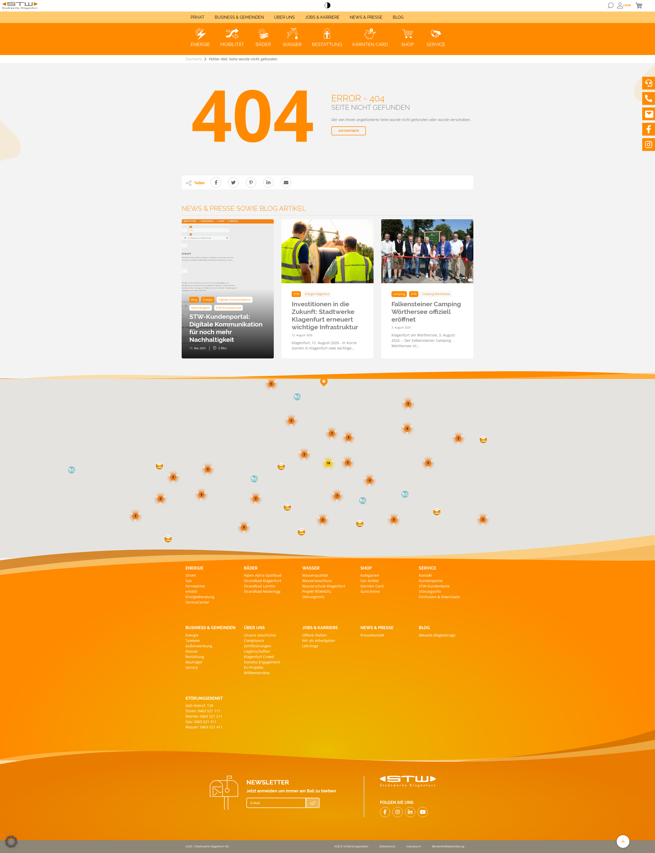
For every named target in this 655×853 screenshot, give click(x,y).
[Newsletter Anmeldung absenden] (313, 803)
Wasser (191, 651)
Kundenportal (431, 580)
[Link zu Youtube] (423, 812)
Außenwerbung (198, 645)
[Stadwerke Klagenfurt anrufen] (648, 98)
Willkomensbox (257, 672)
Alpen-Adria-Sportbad (262, 575)
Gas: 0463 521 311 (200, 721)
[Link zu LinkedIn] (410, 812)
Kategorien (370, 575)
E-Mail (255, 803)
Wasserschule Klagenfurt (323, 586)
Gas (188, 580)
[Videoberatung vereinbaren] (648, 83)
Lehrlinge (310, 645)
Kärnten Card (372, 586)
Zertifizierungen (257, 645)
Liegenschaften (257, 651)
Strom (190, 575)
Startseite (193, 59)
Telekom (192, 640)
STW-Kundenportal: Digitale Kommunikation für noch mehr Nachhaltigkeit (226, 328)
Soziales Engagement (262, 662)
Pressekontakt (372, 635)
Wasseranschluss (317, 580)
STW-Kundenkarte (434, 586)
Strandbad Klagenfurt (262, 580)
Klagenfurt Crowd (259, 656)
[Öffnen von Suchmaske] (611, 5)
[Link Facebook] (385, 812)
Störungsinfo (313, 596)
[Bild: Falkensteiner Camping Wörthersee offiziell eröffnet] (427, 251)
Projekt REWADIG (316, 591)
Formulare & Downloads (439, 596)
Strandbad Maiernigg (262, 591)
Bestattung (194, 656)
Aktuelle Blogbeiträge (437, 635)
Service (191, 667)
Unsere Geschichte (260, 635)
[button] (436, 511)
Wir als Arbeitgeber (318, 640)
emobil (191, 591)
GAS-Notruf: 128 (199, 705)
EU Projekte (253, 667)
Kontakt (425, 575)
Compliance (254, 640)
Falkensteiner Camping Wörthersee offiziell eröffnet (426, 311)
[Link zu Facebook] (648, 129)
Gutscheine (370, 591)
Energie (192, 635)
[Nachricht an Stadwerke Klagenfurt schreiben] (648, 113)
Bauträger (194, 662)
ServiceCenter (197, 602)
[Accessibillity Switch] (327, 5)
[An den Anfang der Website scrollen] (623, 841)
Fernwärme (195, 586)
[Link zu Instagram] (648, 144)
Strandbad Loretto (259, 586)
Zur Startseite (348, 130)
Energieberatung (199, 596)
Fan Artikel (370, 580)
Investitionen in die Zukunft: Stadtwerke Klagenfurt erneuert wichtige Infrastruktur (325, 315)
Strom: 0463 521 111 (202, 710)
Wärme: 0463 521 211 (203, 716)
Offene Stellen (314, 635)
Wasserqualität (315, 575)
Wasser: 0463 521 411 (204, 727)
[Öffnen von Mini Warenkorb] (638, 5)
